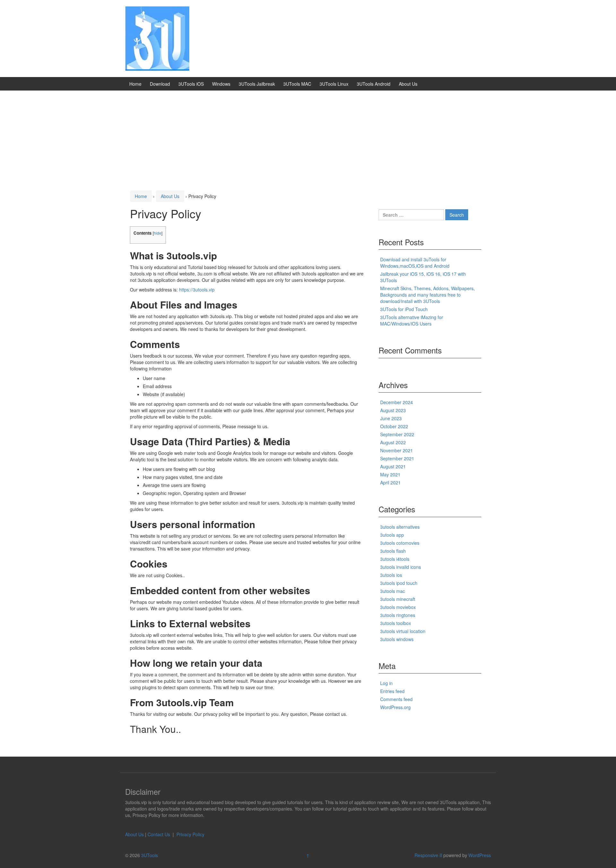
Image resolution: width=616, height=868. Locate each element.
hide (157, 233)
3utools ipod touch (398, 583)
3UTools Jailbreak (257, 84)
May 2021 (390, 474)
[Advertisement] (308, 139)
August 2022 (393, 442)
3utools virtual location (402, 631)
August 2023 (393, 410)
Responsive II (428, 855)
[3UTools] (157, 38)
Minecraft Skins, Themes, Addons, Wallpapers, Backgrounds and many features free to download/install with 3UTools (427, 294)
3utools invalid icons (400, 567)
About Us (408, 84)
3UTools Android (373, 84)
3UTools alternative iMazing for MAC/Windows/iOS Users (411, 320)
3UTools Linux (334, 84)
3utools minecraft (397, 599)
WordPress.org (395, 707)
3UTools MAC (297, 84)
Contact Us (159, 834)
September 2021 (397, 458)
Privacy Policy (190, 834)
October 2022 (394, 426)
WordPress (479, 855)
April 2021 (390, 482)
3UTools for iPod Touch (404, 309)
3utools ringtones (397, 615)
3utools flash (393, 551)
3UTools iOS (191, 84)
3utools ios (391, 575)
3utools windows (397, 639)
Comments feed (396, 699)
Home (135, 84)
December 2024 (396, 402)
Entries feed (392, 691)
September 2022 (397, 434)
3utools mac (392, 591)
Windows (221, 84)
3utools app (392, 535)
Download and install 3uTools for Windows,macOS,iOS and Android (414, 262)
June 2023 (391, 418)
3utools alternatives (400, 527)
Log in (386, 683)
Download (160, 84)
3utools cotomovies (399, 543)
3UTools (149, 855)
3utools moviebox (398, 607)
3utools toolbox (395, 623)
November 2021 (396, 450)
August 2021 (393, 466)
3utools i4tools (394, 559)
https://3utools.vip (197, 289)
